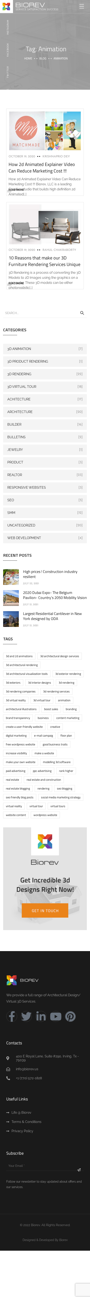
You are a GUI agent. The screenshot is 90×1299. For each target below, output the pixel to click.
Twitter (7, 72)
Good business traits (55, 744)
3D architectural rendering (22, 665)
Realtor (14, 475)
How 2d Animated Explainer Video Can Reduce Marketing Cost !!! (42, 167)
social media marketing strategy (61, 797)
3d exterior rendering (68, 673)
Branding (71, 709)
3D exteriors (13, 682)
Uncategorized (21, 525)
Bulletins (16, 437)
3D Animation (19, 349)
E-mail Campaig (43, 735)
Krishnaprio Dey (56, 156)
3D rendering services (56, 691)
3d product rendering (27, 361)
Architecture (20, 412)
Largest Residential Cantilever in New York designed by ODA (52, 616)
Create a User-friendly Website (24, 726)
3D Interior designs (39, 682)
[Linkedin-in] (41, 1016)
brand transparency (18, 718)
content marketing (67, 718)
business (43, 718)
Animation (64, 700)
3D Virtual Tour (21, 387)
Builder (14, 424)
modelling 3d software (57, 762)
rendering (43, 788)
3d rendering (66, 682)
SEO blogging (64, 788)
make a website (44, 753)
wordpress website (45, 815)
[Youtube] (55, 1016)
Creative (55, 726)
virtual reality (14, 806)
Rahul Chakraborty (59, 250)
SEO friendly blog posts (19, 797)
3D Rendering (19, 374)
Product (15, 462)
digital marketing (16, 735)
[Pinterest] (70, 1016)
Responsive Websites (26, 488)
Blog (42, 58)
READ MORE (16, 190)
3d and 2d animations (19, 656)
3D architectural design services (59, 656)
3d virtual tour (41, 700)
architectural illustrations (21, 709)
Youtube (7, 94)
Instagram (7, 27)
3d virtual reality (16, 700)
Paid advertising (15, 771)
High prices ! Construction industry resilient (50, 574)
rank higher (66, 771)
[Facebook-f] (11, 1016)
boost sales (51, 709)
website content (16, 815)
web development (24, 538)
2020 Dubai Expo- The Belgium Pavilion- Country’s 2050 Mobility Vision (55, 595)
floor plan (66, 735)
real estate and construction (44, 779)
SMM (11, 513)
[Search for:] (45, 312)
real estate (12, 779)
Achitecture (19, 399)
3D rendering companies (21, 691)
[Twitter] (26, 1016)
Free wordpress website (20, 744)
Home (28, 58)
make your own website (20, 762)
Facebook (7, 50)
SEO (10, 500)
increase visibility (16, 753)
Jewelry (15, 450)
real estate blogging (18, 788)
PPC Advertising (42, 771)
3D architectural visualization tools (27, 673)
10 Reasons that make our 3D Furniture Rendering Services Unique (44, 261)
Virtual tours (57, 806)
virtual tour (36, 806)
